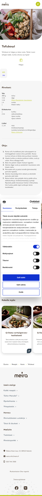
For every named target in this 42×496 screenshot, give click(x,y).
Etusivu (6, 364)
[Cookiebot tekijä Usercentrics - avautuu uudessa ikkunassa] (29, 201)
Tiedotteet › (9, 435)
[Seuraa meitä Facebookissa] (16, 488)
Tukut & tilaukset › (12, 423)
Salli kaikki (21, 277)
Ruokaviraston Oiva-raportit (19, 471)
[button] (38, 4)
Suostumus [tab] (7, 208)
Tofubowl (31, 364)
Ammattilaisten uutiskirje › (15, 418)
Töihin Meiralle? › (11, 395)
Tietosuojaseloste (19, 479)
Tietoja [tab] (35, 208)
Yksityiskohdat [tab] (21, 208)
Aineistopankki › (11, 440)
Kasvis (22, 364)
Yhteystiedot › (10, 406)
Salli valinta (21, 285)
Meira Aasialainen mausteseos (21, 100)
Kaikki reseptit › (10, 390)
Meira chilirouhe (16, 132)
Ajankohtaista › (10, 401)
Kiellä (21, 292)
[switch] (36, 253)
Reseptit (14, 364)
